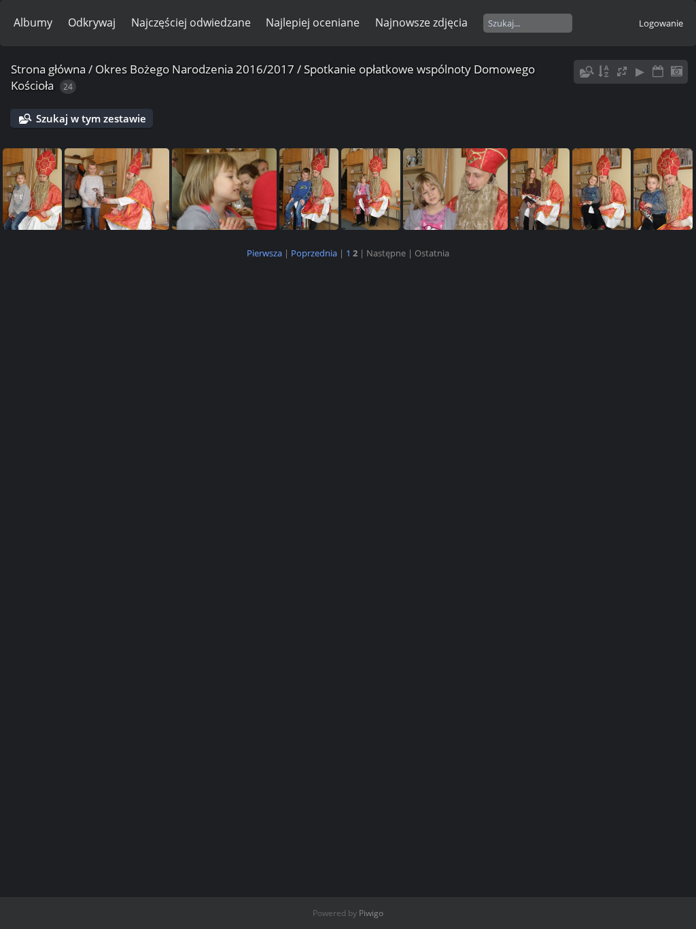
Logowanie (661, 23)
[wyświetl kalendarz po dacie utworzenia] (676, 71)
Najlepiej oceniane (313, 22)
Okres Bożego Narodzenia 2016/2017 (194, 69)
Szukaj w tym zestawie (91, 118)
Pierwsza (264, 253)
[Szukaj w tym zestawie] (585, 71)
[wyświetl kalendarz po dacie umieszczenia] (658, 71)
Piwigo (371, 913)
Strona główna (48, 69)
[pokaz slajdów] (640, 71)
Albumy (33, 22)
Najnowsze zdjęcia (421, 22)
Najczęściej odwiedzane (191, 22)
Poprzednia (314, 253)
